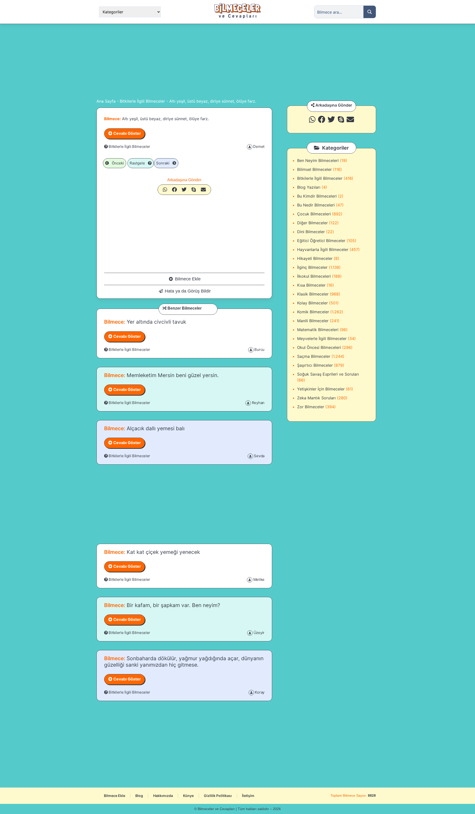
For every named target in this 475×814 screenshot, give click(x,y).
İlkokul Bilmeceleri (314, 276)
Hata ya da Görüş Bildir (188, 291)
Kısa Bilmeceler (311, 285)
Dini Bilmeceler (311, 231)
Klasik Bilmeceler (313, 294)
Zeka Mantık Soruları (316, 397)
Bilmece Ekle (188, 278)
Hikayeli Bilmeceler (314, 258)
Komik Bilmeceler (313, 311)
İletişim (248, 795)
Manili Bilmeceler (313, 320)
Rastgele (139, 163)
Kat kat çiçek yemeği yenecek (162, 552)
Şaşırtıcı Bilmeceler (315, 365)
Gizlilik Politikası (218, 795)
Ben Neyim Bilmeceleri (318, 160)
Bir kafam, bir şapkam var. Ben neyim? (172, 605)
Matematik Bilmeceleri (317, 329)
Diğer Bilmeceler (312, 222)
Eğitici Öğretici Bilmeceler (321, 240)
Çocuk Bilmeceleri (314, 213)
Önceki (116, 163)
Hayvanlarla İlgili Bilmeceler (322, 249)
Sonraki (164, 163)
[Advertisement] (237, 61)
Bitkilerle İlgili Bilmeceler (142, 101)
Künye (188, 795)
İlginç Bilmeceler (312, 267)
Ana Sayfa (106, 101)
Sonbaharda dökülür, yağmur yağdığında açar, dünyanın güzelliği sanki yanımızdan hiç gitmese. (183, 661)
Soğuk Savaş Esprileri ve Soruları (328, 374)
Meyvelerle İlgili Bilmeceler (322, 338)
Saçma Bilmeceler (313, 356)
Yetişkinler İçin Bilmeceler (321, 388)
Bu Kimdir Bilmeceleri (317, 196)
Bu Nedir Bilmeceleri (316, 205)
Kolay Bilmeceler (312, 302)
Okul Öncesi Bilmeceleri (319, 347)
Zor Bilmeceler (310, 406)
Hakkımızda (163, 795)
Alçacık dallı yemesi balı (155, 428)
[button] (165, 190)
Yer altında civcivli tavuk (155, 322)
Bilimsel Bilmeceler (314, 169)
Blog (139, 795)
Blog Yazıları (308, 187)
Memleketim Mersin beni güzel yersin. (172, 375)
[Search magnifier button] (369, 12)
